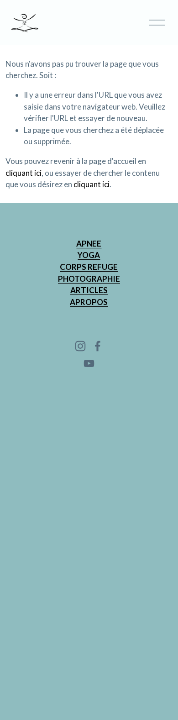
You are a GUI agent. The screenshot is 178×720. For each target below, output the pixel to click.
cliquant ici (23, 173)
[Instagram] (80, 346)
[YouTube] (89, 363)
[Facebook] (97, 346)
